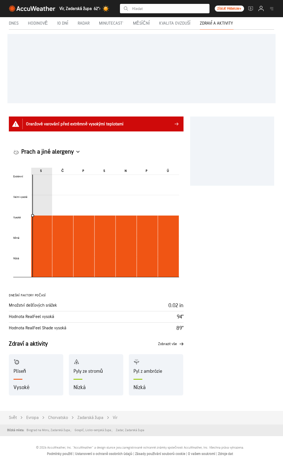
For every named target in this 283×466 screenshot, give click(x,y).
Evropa (32, 417)
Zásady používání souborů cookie (160, 454)
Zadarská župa (90, 417)
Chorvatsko (58, 417)
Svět (13, 417)
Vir (115, 417)
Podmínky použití (60, 454)
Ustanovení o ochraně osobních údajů (104, 454)
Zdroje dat (225, 454)
